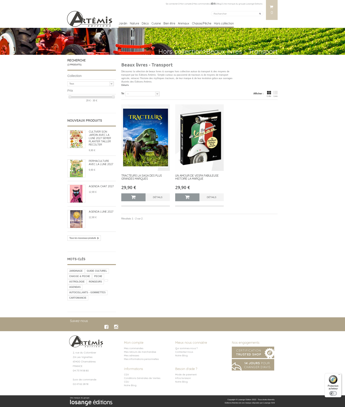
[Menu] (339, 375)
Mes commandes (201, 3)
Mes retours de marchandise (140, 351)
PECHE (98, 276)
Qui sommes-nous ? (186, 348)
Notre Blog (181, 355)
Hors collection (224, 23)
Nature (134, 23)
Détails (125, 85)
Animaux (183, 23)
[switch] (333, 393)
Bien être (169, 23)
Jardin (123, 23)
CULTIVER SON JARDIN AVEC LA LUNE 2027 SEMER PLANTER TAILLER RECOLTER (100, 138)
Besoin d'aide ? (186, 369)
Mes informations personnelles (141, 359)
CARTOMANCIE (77, 297)
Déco (145, 23)
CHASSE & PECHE (79, 276)
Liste (275, 96)
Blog (219, 3)
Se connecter (172, 3)
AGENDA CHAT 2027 (101, 186)
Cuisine (156, 23)
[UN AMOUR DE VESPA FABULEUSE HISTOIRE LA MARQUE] (199, 137)
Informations (133, 369)
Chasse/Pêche (201, 23)
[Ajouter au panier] (133, 197)
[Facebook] (107, 327)
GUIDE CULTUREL (97, 271)
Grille (269, 96)
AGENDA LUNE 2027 (101, 211)
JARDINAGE (76, 271)
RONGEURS (95, 281)
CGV (126, 374)
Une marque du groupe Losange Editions (242, 3)
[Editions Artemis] (90, 17)
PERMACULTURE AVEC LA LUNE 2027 (101, 162)
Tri (122, 93)
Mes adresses (131, 355)
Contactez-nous (184, 351)
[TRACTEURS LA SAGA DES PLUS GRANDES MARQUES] (145, 137)
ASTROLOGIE (77, 281)
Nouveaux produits (84, 120)
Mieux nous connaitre (191, 343)
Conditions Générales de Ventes (142, 378)
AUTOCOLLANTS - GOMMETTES (87, 292)
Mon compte (186, 3)
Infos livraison (183, 378)
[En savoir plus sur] (106, 280)
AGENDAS (75, 287)
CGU (126, 381)
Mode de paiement (186, 374)
